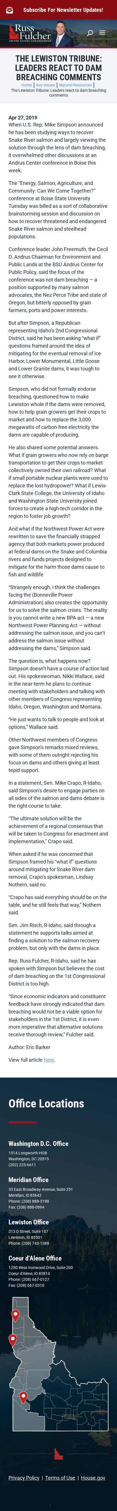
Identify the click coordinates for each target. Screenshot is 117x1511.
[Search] (90, 33)
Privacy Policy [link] (24, 1478)
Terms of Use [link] (60, 1478)
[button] (102, 32)
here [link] (49, 1060)
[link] (10, 10)
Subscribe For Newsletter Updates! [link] (63, 9)
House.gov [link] (93, 1478)
